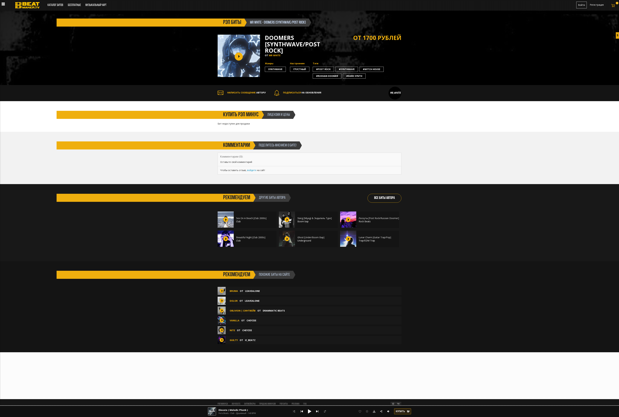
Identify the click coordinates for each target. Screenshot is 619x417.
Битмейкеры (249, 404)
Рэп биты (284, 404)
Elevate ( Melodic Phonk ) (233, 410)
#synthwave (347, 69)
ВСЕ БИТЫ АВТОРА (384, 198)
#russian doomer (327, 75)
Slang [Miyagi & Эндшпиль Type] (314, 218)
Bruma (234, 290)
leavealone (252, 290)
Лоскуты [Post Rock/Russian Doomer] (379, 218)
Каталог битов (55, 5)
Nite (232, 330)
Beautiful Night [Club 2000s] (250, 237)
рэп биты (232, 22)
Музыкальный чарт (95, 5)
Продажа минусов (267, 404)
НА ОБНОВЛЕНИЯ (302, 92)
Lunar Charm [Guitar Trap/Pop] (375, 237)
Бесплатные (74, 5)
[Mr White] (394, 92)
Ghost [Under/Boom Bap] (310, 237)
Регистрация (597, 4)
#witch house (371, 69)
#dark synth (354, 75)
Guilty (234, 340)
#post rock (323, 69)
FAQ (304, 404)
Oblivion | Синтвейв (242, 310)
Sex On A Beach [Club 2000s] (251, 218)
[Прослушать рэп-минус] (225, 219)
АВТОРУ (246, 92)
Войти (581, 4)
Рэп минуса (223, 404)
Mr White (274, 55)
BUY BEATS (236, 404)
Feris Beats (224, 413)
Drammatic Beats (274, 310)
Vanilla (234, 320)
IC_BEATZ (250, 340)
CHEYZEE (251, 320)
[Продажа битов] (28, 6)
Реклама (296, 404)
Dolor (234, 300)
